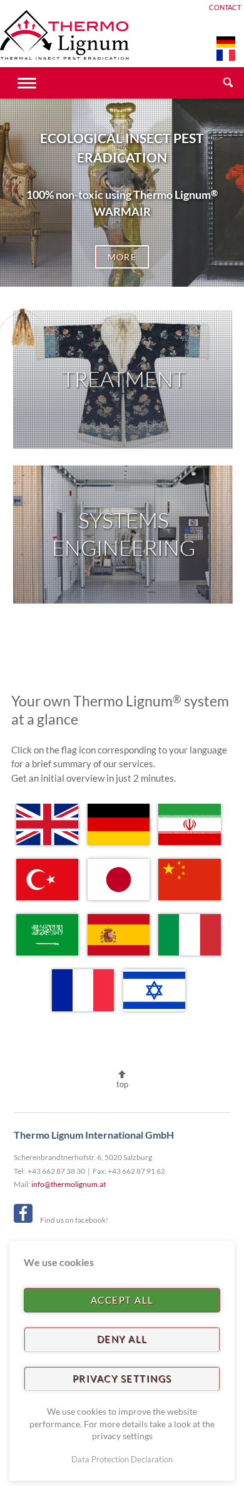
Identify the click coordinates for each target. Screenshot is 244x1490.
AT (225, 42)
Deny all (122, 1338)
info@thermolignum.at (68, 1184)
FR (225, 55)
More (122, 257)
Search (228, 82)
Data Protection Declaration (122, 1459)
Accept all (122, 1300)
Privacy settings (122, 1378)
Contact (225, 7)
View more (124, 380)
